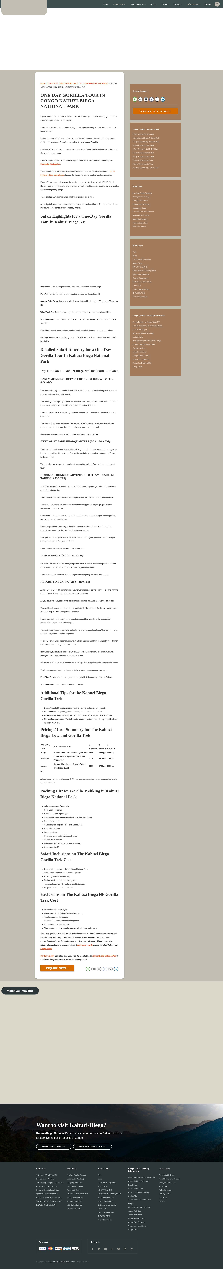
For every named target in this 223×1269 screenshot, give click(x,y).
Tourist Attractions (139, 352)
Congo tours (119, 4)
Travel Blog (163, 1186)
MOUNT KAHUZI (140, 267)
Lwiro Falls (137, 285)
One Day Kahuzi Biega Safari (144, 344)
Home (105, 4)
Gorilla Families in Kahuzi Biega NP (146, 322)
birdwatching (59, 175)
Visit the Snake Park (140, 223)
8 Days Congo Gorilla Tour (143, 164)
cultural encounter (85, 945)
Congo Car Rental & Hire (142, 363)
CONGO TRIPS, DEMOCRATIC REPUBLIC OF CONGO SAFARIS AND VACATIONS (77, 83)
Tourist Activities (139, 348)
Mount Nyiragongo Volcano (169, 1179)
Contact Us (163, 1197)
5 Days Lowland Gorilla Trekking (145, 149)
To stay (177, 4)
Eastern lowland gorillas (50, 164)
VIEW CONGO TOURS (52, 1146)
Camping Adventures (140, 201)
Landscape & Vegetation (142, 259)
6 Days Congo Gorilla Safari (143, 153)
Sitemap (162, 1201)
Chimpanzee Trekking (141, 204)
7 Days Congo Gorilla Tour (143, 160)
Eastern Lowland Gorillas (142, 282)
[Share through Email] (93, 969)
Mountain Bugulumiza (141, 274)
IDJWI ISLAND (139, 293)
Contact (208, 4)
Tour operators (138, 4)
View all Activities (139, 227)
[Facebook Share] (105, 969)
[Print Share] (99, 969)
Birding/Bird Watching (141, 197)
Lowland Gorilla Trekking (142, 193)
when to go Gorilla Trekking (143, 333)
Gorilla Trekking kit (140, 329)
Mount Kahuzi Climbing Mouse (144, 271)
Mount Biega (137, 263)
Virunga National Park (167, 1183)
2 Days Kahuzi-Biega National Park (146, 138)
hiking (50, 175)
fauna (135, 256)
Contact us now (47, 956)
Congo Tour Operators (141, 359)
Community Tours (139, 208)
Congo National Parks (141, 356)
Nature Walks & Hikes (141, 215)
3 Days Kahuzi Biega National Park (146, 142)
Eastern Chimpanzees (140, 278)
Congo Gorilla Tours (166, 1175)
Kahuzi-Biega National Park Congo (61, 1261)
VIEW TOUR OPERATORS (90, 1146)
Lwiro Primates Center (141, 289)
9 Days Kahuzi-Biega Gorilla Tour (145, 168)
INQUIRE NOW (56, 968)
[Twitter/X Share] (110, 969)
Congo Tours (137, 367)
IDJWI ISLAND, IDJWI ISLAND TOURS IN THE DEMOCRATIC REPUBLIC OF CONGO (49, 1201)
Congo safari (46, 949)
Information (192, 4)
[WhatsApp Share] (88, 969)
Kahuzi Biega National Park (104, 956)
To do (152, 4)
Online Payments (165, 1190)
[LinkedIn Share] (116, 969)
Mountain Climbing (140, 219)
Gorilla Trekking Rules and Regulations (147, 326)
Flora (134, 252)
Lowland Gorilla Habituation (143, 212)
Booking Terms (164, 1194)
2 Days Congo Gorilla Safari (143, 134)
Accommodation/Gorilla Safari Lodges (147, 341)
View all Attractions (140, 297)
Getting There (138, 337)
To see (164, 4)
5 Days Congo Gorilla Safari (143, 145)
